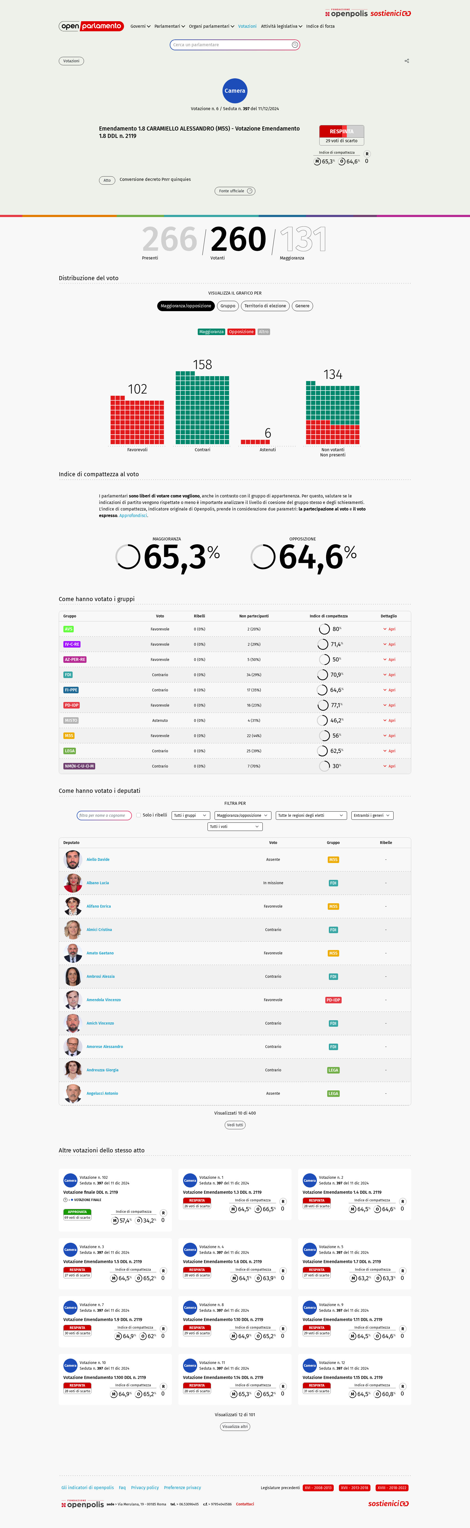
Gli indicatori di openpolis (87, 1487)
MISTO (71, 720)
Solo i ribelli (155, 815)
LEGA (70, 750)
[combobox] (235, 45)
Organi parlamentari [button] (209, 26)
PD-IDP (71, 705)
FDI (68, 674)
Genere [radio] (302, 305)
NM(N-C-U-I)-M (79, 766)
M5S (69, 735)
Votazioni (247, 26)
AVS (68, 629)
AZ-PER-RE (75, 659)
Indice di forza (320, 26)
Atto (107, 180)
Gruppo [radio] (228, 305)
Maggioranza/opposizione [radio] (186, 305)
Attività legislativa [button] (279, 26)
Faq (122, 1487)
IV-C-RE (72, 644)
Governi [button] (138, 26)
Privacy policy (145, 1487)
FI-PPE (71, 689)
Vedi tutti (235, 1125)
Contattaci (245, 1504)
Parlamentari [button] (167, 26)
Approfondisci (133, 515)
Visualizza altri (235, 1426)
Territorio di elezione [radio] (265, 305)
